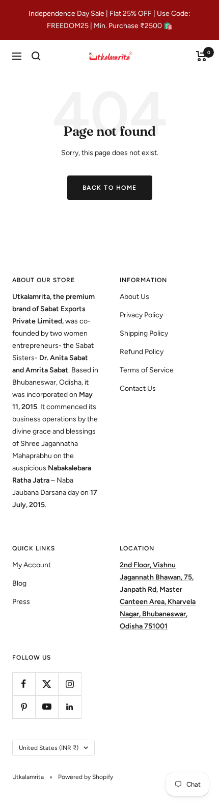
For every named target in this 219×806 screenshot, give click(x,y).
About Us (134, 296)
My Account (31, 565)
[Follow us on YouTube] (46, 706)
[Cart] (201, 56)
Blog (19, 583)
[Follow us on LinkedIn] (69, 706)
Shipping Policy (144, 333)
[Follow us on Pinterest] (23, 706)
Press (21, 601)
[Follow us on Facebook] (23, 683)
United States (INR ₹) (48, 747)
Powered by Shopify (85, 776)
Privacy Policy (141, 315)
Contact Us (138, 388)
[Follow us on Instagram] (69, 683)
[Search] (36, 56)
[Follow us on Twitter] (46, 683)
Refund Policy (141, 351)
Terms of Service (147, 370)
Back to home (110, 187)
